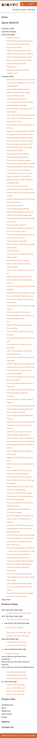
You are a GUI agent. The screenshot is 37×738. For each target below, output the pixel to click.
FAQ (8, 322)
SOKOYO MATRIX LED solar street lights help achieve (21, 220)
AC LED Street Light (9, 682)
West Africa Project (13, 38)
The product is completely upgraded (19, 160)
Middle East (6, 711)
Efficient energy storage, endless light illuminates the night (19, 352)
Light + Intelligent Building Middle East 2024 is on (20, 417)
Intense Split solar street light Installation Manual (18, 667)
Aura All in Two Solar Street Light (18, 636)
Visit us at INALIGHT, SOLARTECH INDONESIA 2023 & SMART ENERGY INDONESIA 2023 (20, 180)
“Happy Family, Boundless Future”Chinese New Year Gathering (21, 200)
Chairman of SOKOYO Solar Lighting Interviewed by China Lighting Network (20, 494)
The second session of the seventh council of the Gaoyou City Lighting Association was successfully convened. (21, 409)
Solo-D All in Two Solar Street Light (16, 623)
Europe (4, 717)
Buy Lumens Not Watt (14, 47)
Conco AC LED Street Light (16, 688)
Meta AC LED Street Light (15, 694)
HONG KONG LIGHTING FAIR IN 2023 (20, 189)
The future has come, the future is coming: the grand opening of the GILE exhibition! (21, 165)
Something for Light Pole (15, 205)
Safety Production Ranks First (17, 241)
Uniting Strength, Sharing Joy (17, 99)
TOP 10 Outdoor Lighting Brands (18, 209)
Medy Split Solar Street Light (16, 675)
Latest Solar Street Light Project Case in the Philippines (20, 110)
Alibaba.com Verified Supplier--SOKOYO (20, 131)
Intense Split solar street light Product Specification (14, 658)
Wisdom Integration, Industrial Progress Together (20, 401)
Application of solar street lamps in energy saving (21, 307)
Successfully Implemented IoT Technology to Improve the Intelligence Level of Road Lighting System (21, 83)
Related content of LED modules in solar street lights (20, 359)
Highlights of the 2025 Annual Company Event (20, 459)
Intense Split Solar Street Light (15, 649)
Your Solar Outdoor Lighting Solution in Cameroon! (20, 384)
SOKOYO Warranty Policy (15, 499)
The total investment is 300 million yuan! (20, 315)
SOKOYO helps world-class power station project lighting (21, 246)
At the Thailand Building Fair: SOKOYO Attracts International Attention (20, 103)
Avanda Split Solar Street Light (17, 678)
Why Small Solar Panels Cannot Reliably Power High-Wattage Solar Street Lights (21, 536)
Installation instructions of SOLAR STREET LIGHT (18, 71)
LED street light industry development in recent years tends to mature (20, 229)
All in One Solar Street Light (12, 610)
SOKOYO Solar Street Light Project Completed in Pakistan (19, 510)
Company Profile (8, 29)
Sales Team (6, 600)
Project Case (8, 699)
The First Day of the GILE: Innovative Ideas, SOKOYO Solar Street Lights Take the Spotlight (20, 480)
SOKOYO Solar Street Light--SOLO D (19, 57)
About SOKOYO (10, 22)
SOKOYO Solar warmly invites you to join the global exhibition (21, 378)
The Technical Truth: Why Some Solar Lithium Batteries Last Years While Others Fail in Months (21, 577)
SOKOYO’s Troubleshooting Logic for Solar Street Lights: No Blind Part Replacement (19, 567)
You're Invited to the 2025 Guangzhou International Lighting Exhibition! (19, 472)
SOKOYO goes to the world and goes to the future (20, 126)
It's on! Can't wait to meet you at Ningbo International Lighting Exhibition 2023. (20, 142)
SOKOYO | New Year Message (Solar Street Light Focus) (19, 543)
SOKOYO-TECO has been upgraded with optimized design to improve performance (21, 365)
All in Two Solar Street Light (12, 616)
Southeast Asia (7, 705)
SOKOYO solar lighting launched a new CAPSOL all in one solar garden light (20, 213)
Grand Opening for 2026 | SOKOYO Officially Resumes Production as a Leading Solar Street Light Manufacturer (20, 558)
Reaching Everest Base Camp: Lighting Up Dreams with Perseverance (20, 594)
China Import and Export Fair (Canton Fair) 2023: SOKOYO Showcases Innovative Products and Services (21, 118)
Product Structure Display (14, 627)
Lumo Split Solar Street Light (16, 642)
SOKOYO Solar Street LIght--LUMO (19, 50)
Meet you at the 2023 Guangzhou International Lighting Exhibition (18, 155)
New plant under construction (16, 225)
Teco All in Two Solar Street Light (18, 619)
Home (31, 4)
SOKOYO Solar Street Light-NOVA (18, 44)
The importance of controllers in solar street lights (19, 346)
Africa (4, 708)
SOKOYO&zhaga (13, 251)
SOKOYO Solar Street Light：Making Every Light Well (19, 326)
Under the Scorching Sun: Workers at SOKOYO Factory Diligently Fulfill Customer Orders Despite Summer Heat (20, 435)
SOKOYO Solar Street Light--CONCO (19, 60)
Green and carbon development (17, 186)
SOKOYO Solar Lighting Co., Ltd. (13, 735)
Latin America (7, 714)
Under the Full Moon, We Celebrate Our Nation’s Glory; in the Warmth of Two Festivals (20, 519)
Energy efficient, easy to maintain (18, 260)
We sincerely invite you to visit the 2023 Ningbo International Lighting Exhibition (20, 136)
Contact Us (7, 727)
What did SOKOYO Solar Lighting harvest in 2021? (21, 194)
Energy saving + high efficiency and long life (20, 271)
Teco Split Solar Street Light (16, 672)
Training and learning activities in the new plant (21, 339)
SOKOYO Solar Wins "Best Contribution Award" (20, 465)
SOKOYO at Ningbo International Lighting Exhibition (21, 288)
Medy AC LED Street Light (15, 691)
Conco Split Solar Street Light (17, 645)
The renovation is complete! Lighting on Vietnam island (20, 255)
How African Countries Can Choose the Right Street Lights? (20, 504)
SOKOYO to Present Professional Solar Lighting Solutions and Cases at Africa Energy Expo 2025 (20, 529)
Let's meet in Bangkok (14, 373)
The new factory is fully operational (18, 170)
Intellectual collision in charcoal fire (18, 312)
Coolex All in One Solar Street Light (19, 613)
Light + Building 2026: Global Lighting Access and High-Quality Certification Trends (19, 587)
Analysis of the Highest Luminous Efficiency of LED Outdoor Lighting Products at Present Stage (18, 92)
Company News (8, 76)
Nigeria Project (12, 67)
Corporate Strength (9, 32)
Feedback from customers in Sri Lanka (20, 173)
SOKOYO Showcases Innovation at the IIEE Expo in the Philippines (20, 488)
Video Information (8, 35)
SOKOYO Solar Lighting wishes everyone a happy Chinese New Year (21, 236)
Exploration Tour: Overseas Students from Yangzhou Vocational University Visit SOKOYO (21, 425)
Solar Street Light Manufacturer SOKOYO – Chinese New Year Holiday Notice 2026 (21, 549)
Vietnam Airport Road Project (16, 63)
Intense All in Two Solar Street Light (19, 632)
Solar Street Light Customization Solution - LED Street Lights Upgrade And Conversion (21, 393)
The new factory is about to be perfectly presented (20, 333)
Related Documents (12, 653)
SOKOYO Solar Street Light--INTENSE (20, 54)
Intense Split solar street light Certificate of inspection (16, 663)
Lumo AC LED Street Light (16, 685)
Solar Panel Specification (15, 318)
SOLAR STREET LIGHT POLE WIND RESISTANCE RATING (19, 149)
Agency (6, 721)
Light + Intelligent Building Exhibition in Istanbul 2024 (20, 452)
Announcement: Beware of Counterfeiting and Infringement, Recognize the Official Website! (21, 445)
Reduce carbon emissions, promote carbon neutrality (19, 265)
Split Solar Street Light (10, 639)
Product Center (10, 604)
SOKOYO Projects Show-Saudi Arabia (20, 41)
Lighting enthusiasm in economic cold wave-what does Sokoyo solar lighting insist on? (19, 280)
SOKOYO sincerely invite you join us (19, 370)
